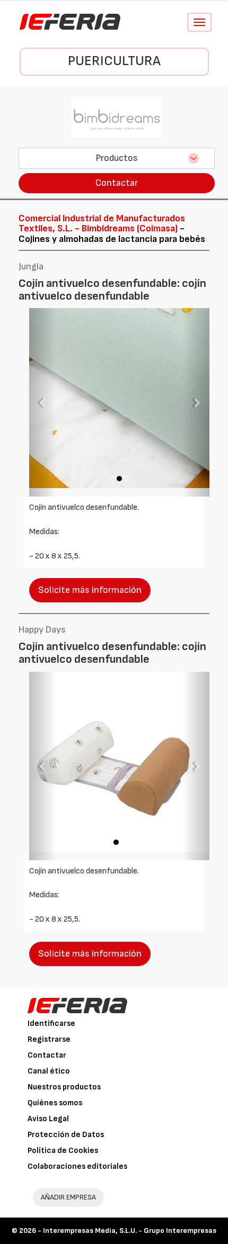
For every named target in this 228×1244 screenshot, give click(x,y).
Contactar (116, 182)
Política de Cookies (63, 1151)
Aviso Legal (48, 1119)
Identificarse (51, 1023)
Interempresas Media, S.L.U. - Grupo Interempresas (129, 1230)
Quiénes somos (55, 1103)
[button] (42, 402)
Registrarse (49, 1039)
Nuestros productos (64, 1087)
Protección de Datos (66, 1135)
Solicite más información (90, 590)
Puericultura (114, 61)
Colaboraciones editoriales (77, 1166)
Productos (116, 158)
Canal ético (49, 1071)
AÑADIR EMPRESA (68, 1197)
